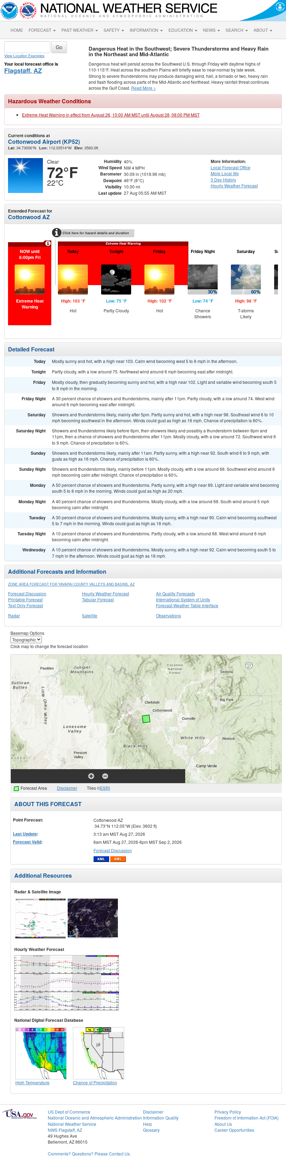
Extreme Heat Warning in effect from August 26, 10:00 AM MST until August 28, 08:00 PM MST (111, 115)
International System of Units (183, 599)
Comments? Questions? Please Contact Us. (89, 1154)
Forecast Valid (27, 842)
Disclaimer (67, 788)
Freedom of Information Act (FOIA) (246, 1118)
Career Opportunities (234, 1130)
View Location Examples (24, 55)
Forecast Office (230, 167)
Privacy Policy (227, 1112)
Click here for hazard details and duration (95, 233)
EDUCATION (181, 30)
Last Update (25, 834)
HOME (16, 30)
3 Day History (223, 180)
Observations (168, 615)
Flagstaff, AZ (23, 70)
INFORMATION (144, 30)
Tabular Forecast (98, 599)
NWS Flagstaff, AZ (65, 1130)
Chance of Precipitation (95, 1082)
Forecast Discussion (27, 593)
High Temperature (32, 1082)
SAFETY (112, 30)
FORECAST (40, 30)
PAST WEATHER (78, 30)
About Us (223, 1124)
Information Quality (161, 1118)
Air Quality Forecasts (175, 593)
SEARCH (235, 30)
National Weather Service (72, 1124)
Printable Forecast (25, 599)
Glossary (151, 1130)
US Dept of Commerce (69, 1112)
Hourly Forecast (234, 185)
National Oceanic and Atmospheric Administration (95, 1118)
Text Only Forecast (25, 605)
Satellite (89, 615)
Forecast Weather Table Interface (187, 605)
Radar (14, 615)
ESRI (105, 788)
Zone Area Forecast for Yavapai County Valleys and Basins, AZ (71, 584)
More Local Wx (225, 173)
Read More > (143, 88)
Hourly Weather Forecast (105, 593)
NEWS (210, 30)
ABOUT (261, 30)
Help (147, 1124)
